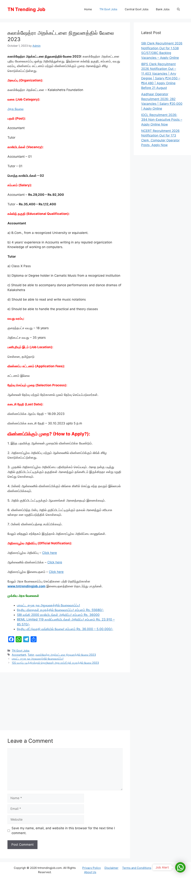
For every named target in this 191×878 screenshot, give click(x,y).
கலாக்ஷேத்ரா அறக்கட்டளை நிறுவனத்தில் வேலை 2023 (65, 654)
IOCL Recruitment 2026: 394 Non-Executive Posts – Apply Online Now (161, 119)
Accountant (19, 654)
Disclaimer (111, 868)
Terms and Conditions (136, 868)
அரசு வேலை (15, 109)
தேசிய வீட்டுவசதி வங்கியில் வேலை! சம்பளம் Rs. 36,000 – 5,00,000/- (65, 629)
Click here (49, 553)
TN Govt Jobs (108, 9)
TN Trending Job (26, 9)
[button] (178, 9)
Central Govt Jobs (136, 9)
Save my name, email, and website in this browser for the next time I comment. (63, 830)
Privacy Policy (91, 868)
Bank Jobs (163, 9)
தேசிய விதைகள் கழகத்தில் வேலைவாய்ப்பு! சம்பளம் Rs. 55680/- (60, 610)
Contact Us (162, 868)
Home (88, 9)
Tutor (31, 654)
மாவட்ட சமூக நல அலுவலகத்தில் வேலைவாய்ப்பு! (48, 605)
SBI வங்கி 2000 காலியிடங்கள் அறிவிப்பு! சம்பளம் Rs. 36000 (58, 615)
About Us (90, 872)
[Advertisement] (65, 700)
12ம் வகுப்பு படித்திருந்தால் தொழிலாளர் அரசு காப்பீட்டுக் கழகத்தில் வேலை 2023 (55, 662)
